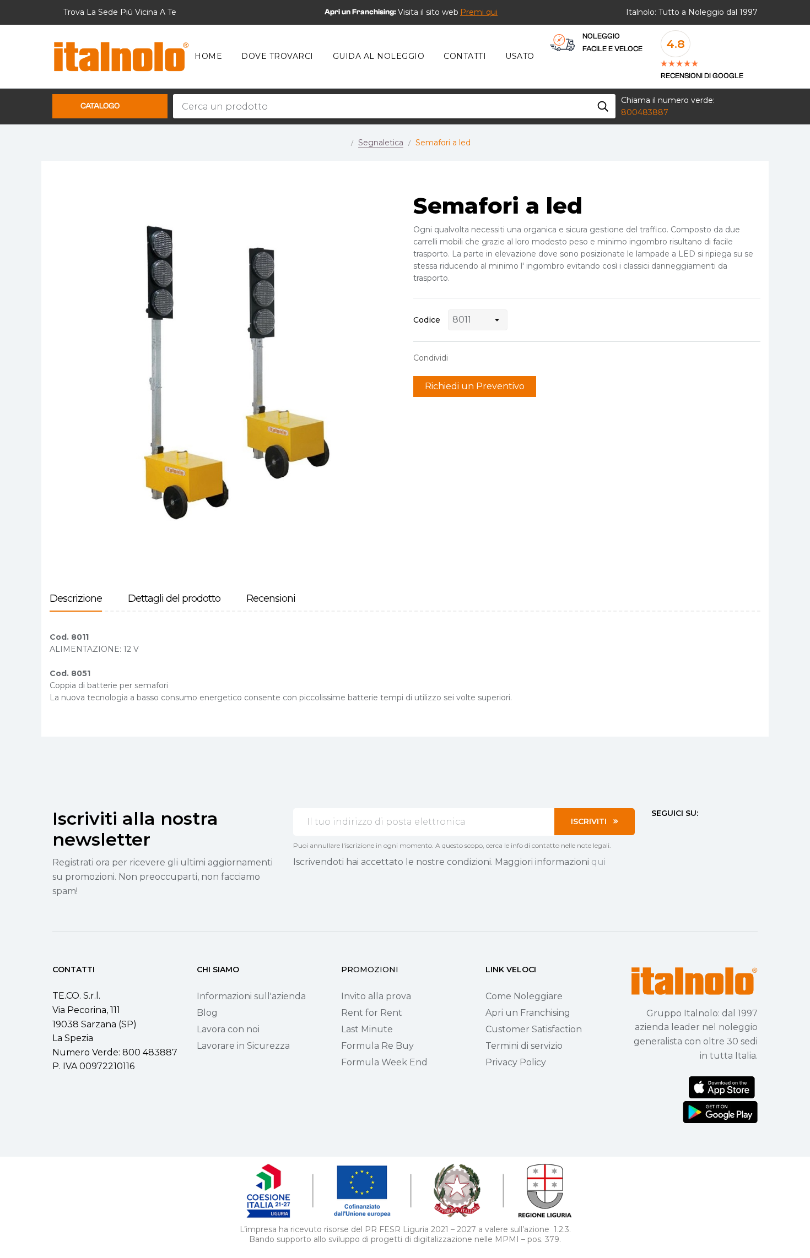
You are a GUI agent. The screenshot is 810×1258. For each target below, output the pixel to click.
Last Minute (367, 1029)
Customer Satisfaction (533, 1029)
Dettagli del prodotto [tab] (174, 599)
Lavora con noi (228, 1029)
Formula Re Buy (377, 1046)
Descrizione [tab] (76, 599)
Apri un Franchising (527, 1013)
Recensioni (270, 599)
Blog (207, 1013)
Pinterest (496, 358)
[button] (479, 12)
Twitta (479, 358)
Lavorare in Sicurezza (243, 1046)
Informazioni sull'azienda (251, 996)
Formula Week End (384, 1062)
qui (598, 862)
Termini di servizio (524, 1046)
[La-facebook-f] (655, 833)
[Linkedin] (715, 833)
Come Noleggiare (524, 996)
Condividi (461, 358)
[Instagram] (675, 833)
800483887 (644, 112)
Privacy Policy (515, 1062)
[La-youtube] (695, 833)
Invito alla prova (376, 996)
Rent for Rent (371, 1013)
